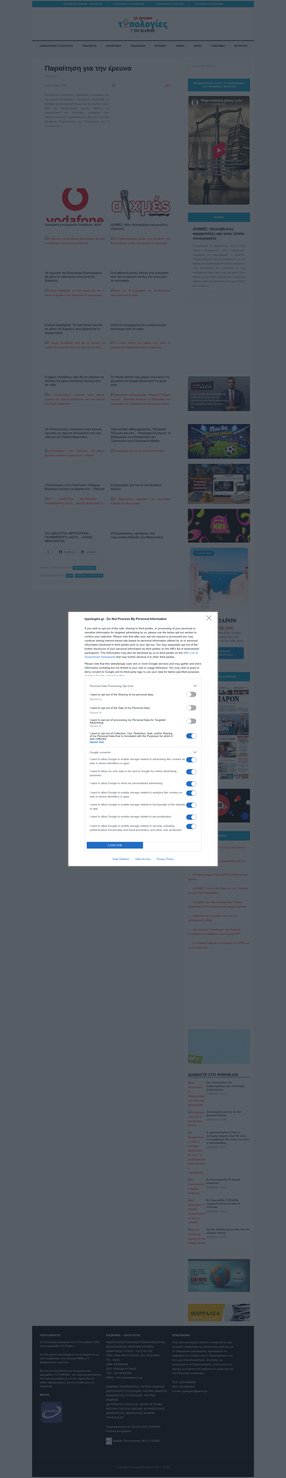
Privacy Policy (165, 859)
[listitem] (143, 686)
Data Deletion (121, 859)
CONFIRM (115, 845)
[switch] (191, 694)
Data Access (143, 859)
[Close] (210, 619)
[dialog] (143, 739)
